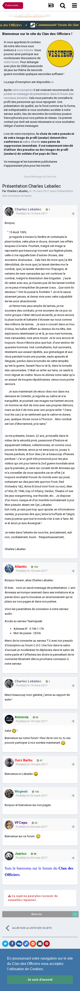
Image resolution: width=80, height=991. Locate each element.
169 (35, 567)
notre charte (31, 141)
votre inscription (22, 90)
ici (52, 82)
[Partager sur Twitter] (5, 944)
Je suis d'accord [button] (40, 979)
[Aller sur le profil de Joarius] (9, 855)
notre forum (11, 62)
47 (40, 760)
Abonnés (36, 914)
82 (36, 717)
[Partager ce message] (73, 213)
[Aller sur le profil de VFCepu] (9, 824)
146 (36, 791)
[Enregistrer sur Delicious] (26, 944)
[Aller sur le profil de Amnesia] (9, 719)
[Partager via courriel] (40, 944)
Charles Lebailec (17, 191)
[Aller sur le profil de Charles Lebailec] (9, 211)
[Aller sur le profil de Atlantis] (9, 568)
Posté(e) (31, 213)
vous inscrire (25, 50)
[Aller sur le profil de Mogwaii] (9, 793)
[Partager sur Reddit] (33, 944)
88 (34, 853)
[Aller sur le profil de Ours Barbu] (9, 762)
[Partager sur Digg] (19, 944)
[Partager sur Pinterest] (47, 944)
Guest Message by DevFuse (40, 176)
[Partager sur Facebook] (12, 944)
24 (35, 823)
